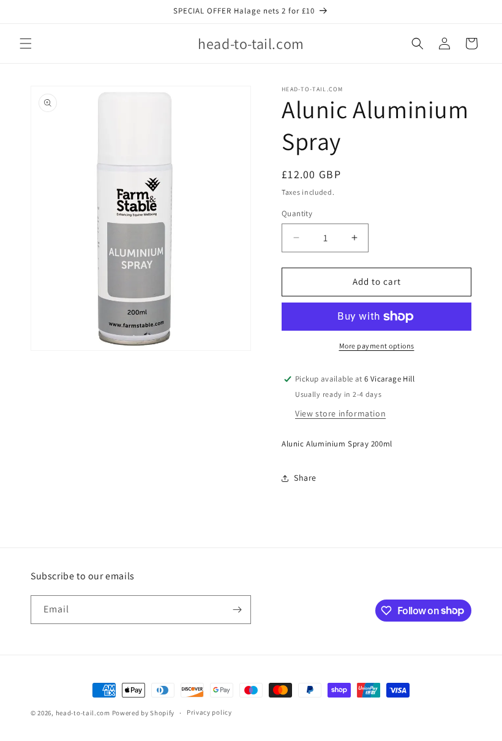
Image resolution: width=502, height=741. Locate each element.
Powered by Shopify (143, 713)
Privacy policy (209, 712)
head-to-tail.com (83, 713)
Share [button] (305, 477)
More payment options (376, 345)
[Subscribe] (236, 609)
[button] (25, 43)
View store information (340, 413)
